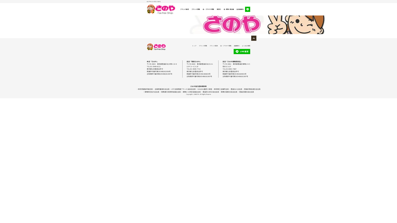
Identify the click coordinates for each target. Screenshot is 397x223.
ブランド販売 (184, 9)
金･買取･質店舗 (229, 9)
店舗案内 (236, 46)
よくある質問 (246, 46)
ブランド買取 (196, 9)
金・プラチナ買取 (208, 9)
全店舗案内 (240, 9)
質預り (219, 9)
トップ (194, 46)
